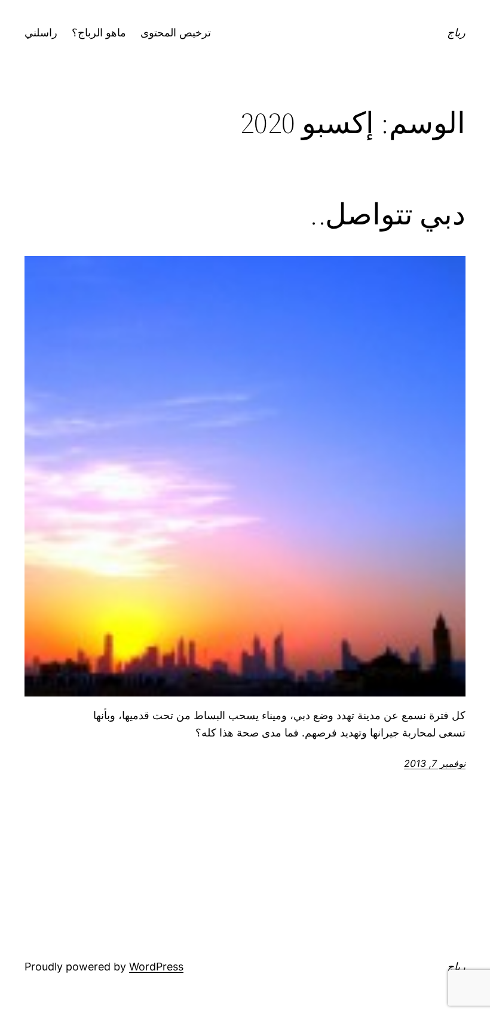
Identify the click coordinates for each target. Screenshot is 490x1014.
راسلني (40, 32)
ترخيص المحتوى (175, 32)
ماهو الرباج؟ (99, 32)
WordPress (156, 966)
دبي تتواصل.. (388, 215)
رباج (456, 32)
